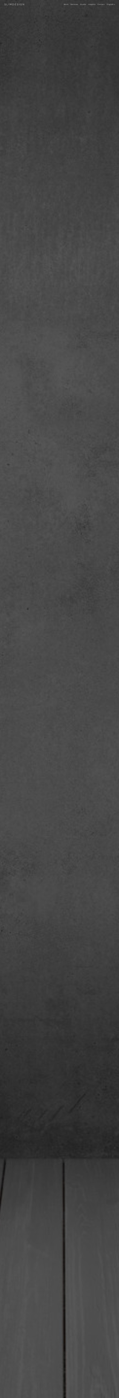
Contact (101, 4)
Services (74, 4)
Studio (83, 4)
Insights (91, 4)
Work (66, 4)
